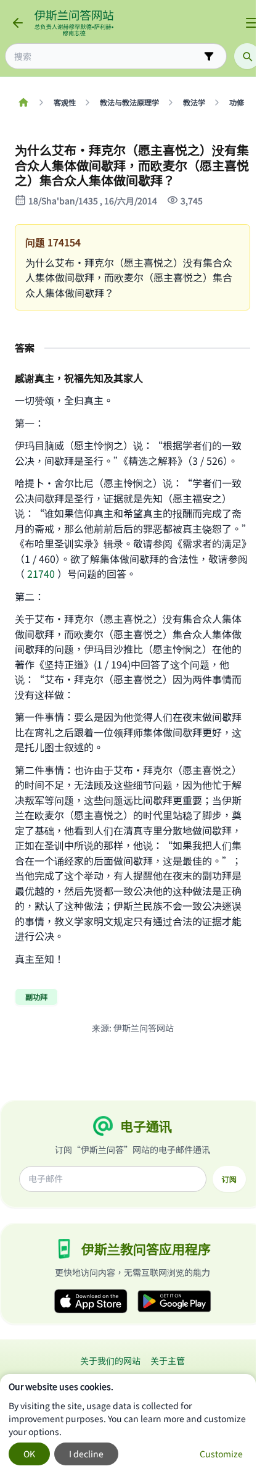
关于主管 (167, 1360)
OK (29, 1453)
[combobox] (107, 56)
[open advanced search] (209, 56)
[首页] (23, 102)
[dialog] (128, 1424)
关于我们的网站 (110, 1360)
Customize (221, 1453)
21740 (41, 573)
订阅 (229, 1179)
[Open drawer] (251, 22)
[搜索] (247, 56)
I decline (86, 1453)
